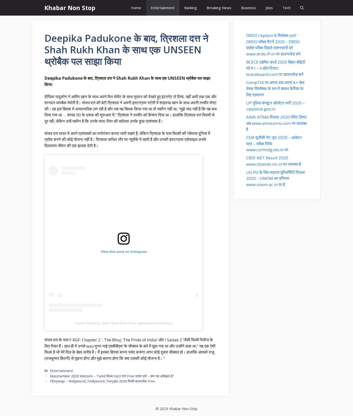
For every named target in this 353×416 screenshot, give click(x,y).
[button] (302, 8)
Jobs (269, 7)
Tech (286, 7)
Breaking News (219, 7)
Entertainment (163, 7)
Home (136, 7)
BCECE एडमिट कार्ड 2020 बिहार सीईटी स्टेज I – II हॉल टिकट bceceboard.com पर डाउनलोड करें (275, 68)
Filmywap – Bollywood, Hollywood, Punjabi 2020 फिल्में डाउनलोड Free (102, 381)
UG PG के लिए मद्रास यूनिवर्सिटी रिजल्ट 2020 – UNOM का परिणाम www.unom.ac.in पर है (275, 178)
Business (248, 7)
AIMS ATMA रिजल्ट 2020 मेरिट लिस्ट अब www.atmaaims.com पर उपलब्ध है (276, 123)
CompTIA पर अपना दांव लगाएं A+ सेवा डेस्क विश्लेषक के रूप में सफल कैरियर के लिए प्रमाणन (275, 88)
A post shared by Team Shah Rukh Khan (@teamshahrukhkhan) (123, 323)
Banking (190, 7)
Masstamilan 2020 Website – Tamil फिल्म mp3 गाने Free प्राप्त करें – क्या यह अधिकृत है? (112, 376)
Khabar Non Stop (69, 8)
